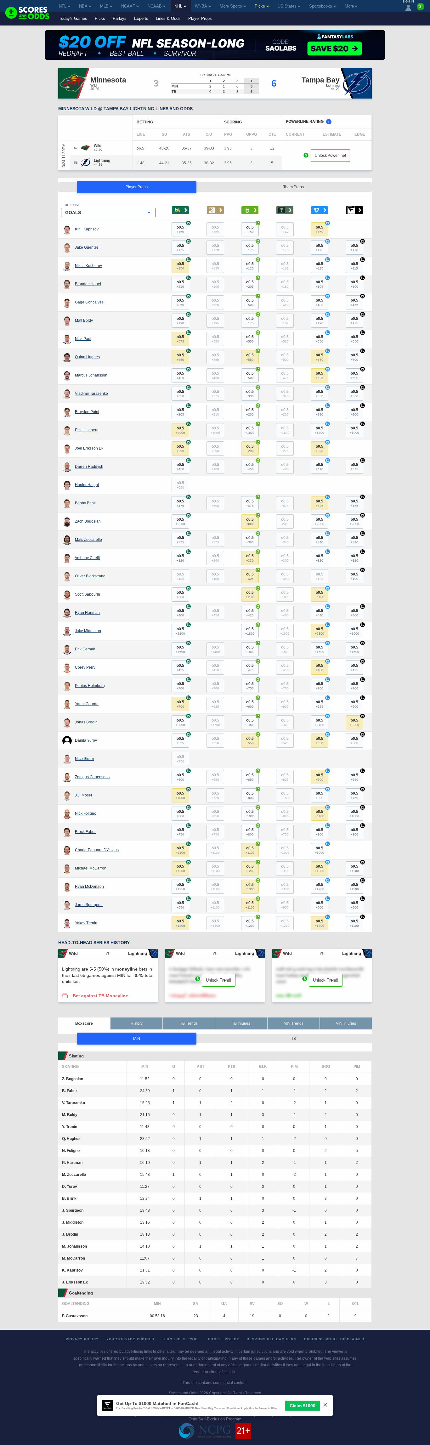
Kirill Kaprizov (87, 229)
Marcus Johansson (91, 375)
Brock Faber (85, 832)
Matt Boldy (84, 320)
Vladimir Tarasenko (91, 393)
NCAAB (155, 6)
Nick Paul (83, 339)
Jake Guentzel (87, 247)
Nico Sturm (84, 758)
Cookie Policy (223, 1339)
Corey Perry (85, 667)
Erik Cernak (85, 649)
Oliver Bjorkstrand (90, 576)
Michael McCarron (90, 868)
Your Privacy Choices (130, 1339)
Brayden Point (87, 412)
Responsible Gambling (272, 1339)
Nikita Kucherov (88, 266)
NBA (83, 6)
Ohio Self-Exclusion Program (215, 1419)
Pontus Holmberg (90, 685)
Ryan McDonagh (89, 886)
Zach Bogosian (88, 521)
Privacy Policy (82, 1339)
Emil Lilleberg (87, 430)
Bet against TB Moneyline (100, 995)
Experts (141, 18)
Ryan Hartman (87, 612)
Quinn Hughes (87, 357)
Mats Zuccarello (88, 539)
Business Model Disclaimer (334, 1339)
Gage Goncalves (89, 302)
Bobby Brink (85, 503)
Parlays (120, 18)
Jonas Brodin (86, 722)
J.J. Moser (83, 795)
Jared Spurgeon (89, 905)
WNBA (201, 6)
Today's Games (73, 18)
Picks (100, 18)
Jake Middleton (88, 631)
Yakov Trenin (86, 923)
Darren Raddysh (89, 466)
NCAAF (128, 6)
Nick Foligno (85, 813)
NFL (62, 6)
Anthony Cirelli (87, 558)
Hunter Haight (87, 485)
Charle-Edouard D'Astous (97, 850)
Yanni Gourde (87, 704)
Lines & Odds (168, 18)
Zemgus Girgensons (92, 777)
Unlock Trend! (218, 980)
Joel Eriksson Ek (89, 448)
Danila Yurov (86, 740)
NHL (178, 6)
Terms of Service (181, 1339)
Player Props (200, 18)
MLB (104, 6)
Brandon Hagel (88, 284)
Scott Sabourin (87, 594)
